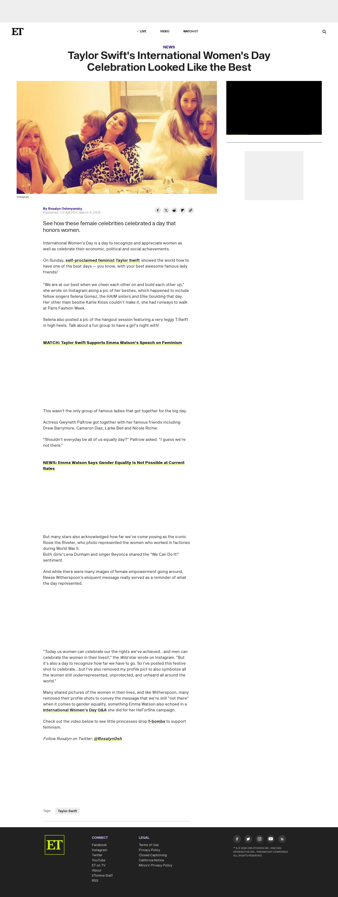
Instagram (99, 850)
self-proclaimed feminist (90, 260)
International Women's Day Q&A (75, 710)
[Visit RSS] (282, 839)
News (169, 47)
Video (165, 31)
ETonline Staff (102, 875)
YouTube (98, 860)
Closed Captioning (153, 855)
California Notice (151, 860)
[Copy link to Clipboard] (190, 211)
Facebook (99, 845)
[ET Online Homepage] (17, 31)
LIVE (143, 31)
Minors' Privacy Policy (155, 865)
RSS (95, 880)
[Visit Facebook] (237, 839)
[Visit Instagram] (259, 839)
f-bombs (156, 721)
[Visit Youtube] (271, 839)
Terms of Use (149, 845)
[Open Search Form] (324, 32)
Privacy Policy (149, 850)
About (96, 870)
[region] (274, 108)
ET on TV (98, 865)
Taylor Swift (127, 260)
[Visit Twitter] (248, 839)
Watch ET (190, 31)
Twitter (97, 855)
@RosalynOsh (108, 739)
